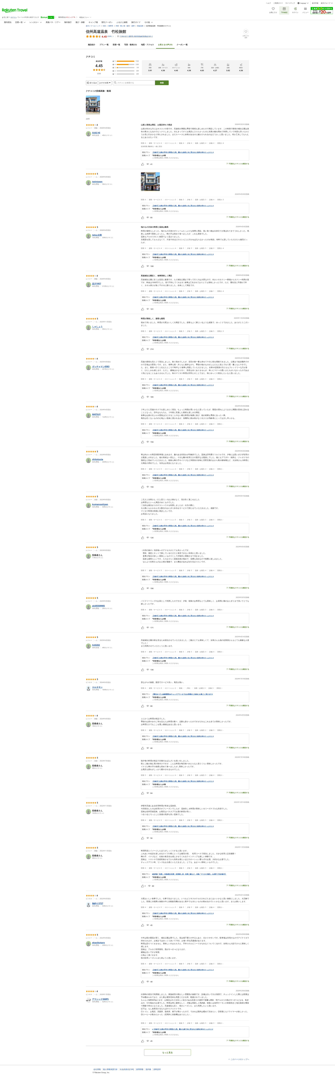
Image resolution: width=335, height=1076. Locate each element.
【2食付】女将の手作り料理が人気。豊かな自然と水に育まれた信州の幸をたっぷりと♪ (183, 152)
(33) (165, 44)
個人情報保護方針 (110, 1069)
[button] (93, 105)
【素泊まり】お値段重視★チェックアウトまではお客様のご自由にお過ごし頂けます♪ (182, 694)
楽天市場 (315, 3)
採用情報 (139, 1069)
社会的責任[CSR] (127, 1069)
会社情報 (97, 1069)
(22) (130, 44)
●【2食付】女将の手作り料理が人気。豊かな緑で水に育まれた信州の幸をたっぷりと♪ (182, 1029)
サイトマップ (290, 3)
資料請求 (157, 1069)
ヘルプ (268, 3)
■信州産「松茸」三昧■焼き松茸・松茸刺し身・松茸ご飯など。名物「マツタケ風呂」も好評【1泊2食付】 (189, 874)
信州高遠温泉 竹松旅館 (106, 31)
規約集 (148, 1069)
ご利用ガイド (278, 3)
